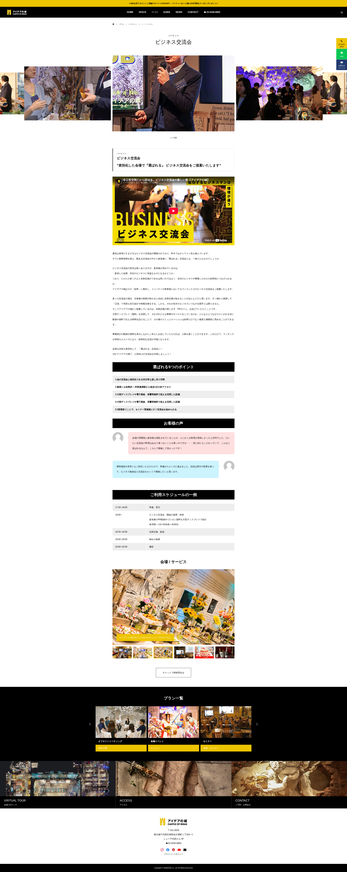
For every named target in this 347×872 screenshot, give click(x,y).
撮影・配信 (208, 748)
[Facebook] (167, 849)
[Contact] (184, 849)
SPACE (142, 12)
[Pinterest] (173, 849)
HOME (130, 12)
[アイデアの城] (17, 12)
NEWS (179, 12)
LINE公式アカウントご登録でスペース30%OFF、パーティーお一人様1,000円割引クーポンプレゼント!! (173, 3)
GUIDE (166, 12)
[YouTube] (179, 849)
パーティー (173, 36)
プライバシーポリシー (173, 854)
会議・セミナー (158, 748)
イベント (102, 748)
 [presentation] (90, 724)
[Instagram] (162, 849)
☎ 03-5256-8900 (212, 12)
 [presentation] (257, 724)
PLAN (155, 12)
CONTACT (193, 12)
